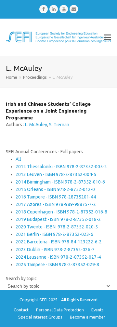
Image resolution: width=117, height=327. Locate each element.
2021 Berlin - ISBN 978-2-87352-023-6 (54, 234)
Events (97, 309)
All (18, 159)
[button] (107, 37)
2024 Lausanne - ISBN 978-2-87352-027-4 (58, 257)
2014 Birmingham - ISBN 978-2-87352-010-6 (60, 181)
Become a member (87, 317)
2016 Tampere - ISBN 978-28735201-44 (56, 196)
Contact (21, 309)
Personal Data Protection (60, 309)
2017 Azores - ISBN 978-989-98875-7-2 (56, 204)
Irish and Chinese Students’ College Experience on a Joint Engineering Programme (48, 110)
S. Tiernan (59, 124)
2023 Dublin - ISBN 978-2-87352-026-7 (55, 249)
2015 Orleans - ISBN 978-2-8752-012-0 (55, 189)
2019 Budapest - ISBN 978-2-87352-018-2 (58, 219)
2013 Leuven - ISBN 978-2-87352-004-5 (56, 174)
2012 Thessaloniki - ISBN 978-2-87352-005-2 (61, 166)
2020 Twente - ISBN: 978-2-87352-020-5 (57, 226)
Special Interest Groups (40, 317)
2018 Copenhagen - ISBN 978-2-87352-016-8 (61, 211)
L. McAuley (36, 124)
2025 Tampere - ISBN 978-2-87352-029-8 (57, 264)
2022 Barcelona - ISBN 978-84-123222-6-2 (59, 241)
